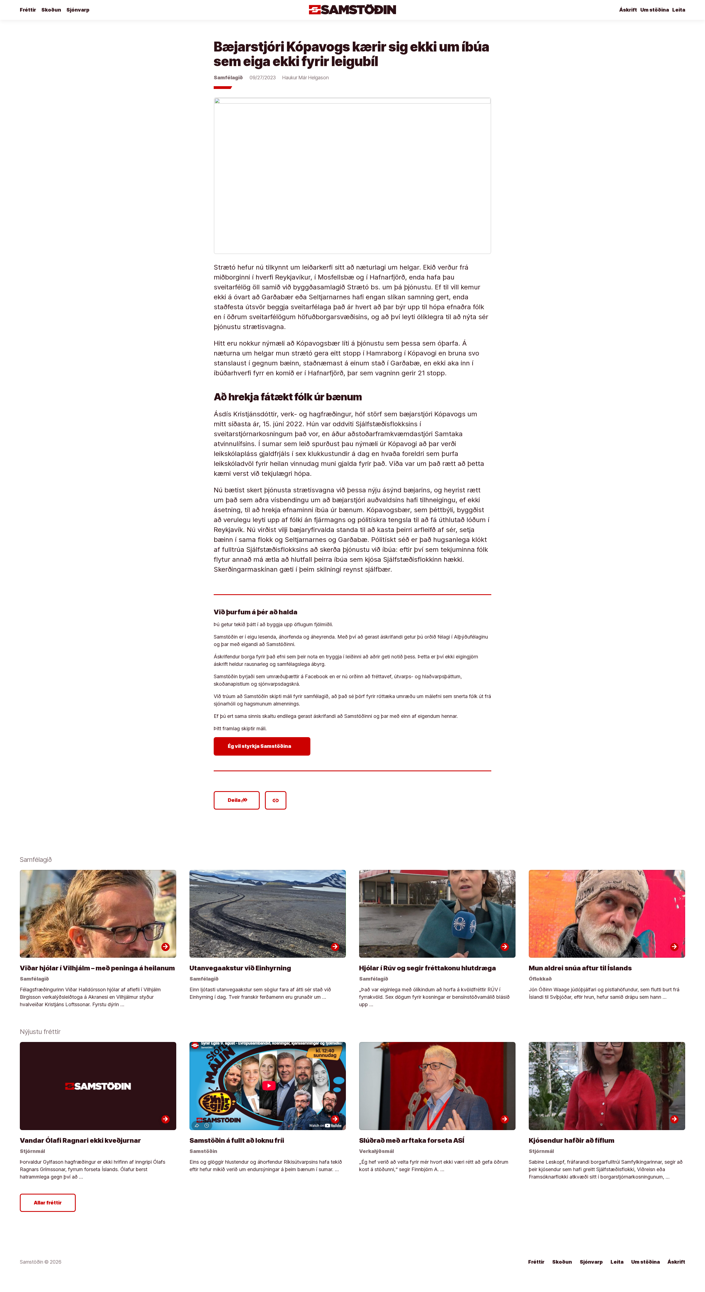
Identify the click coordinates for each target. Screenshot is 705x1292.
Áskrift (628, 10)
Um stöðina (654, 10)
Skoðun (51, 10)
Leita (678, 10)
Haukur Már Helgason (305, 77)
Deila (238, 800)
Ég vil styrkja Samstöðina (263, 746)
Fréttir (28, 10)
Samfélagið (228, 77)
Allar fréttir (48, 1203)
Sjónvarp (78, 10)
